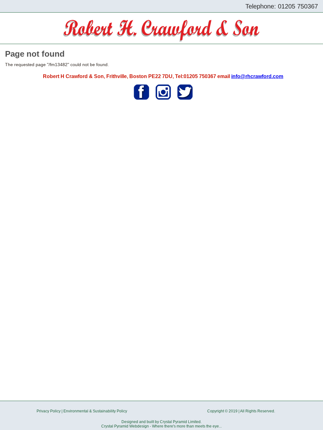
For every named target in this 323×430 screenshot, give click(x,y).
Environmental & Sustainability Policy (95, 411)
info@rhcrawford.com (257, 76)
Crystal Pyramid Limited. (181, 422)
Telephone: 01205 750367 (281, 6)
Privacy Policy (49, 411)
